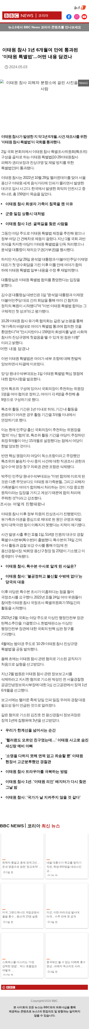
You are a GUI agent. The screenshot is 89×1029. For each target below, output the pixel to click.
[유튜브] (84, 17)
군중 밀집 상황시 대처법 (25, 214)
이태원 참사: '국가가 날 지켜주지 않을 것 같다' (43, 797)
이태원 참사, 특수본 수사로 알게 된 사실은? (40, 566)
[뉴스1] (80, 10)
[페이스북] (68, 17)
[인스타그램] (76, 17)
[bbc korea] (44, 987)
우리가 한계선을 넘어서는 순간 (30, 730)
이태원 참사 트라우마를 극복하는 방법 (36, 771)
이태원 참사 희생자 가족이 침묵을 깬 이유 (39, 204)
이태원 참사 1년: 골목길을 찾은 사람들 (36, 224)
